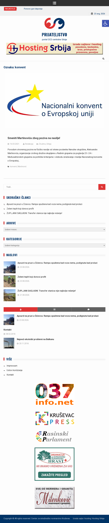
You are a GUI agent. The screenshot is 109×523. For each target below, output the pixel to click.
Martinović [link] (22, 166)
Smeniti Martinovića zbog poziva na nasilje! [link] (34, 138)
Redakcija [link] (29, 144)
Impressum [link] (12, 365)
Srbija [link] (49, 144)
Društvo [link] (42, 144)
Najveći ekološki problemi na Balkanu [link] (35, 339)
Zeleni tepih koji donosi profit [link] (20, 208)
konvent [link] (13, 166)
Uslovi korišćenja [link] (14, 370)
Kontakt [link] (7, 329)
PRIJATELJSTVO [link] (54, 34)
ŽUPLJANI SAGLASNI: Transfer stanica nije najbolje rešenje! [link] (34, 213)
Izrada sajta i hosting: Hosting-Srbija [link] (88, 518)
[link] (105, 23)
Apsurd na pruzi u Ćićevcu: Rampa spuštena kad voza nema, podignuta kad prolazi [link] (44, 204)
